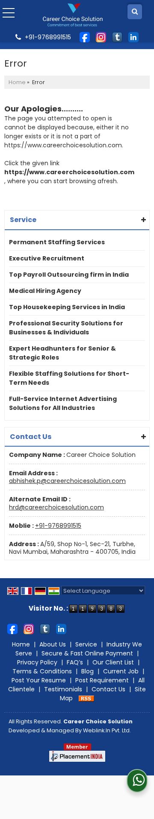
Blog (87, 671)
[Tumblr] (117, 36)
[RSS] (86, 698)
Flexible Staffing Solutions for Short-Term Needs (69, 378)
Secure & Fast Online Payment (87, 653)
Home (17, 82)
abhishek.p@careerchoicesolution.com (67, 481)
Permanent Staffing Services (57, 242)
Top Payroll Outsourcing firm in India (69, 274)
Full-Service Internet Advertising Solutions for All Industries (63, 403)
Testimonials (63, 689)
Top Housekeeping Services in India (67, 307)
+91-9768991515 (58, 525)
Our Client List (113, 662)
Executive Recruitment (46, 258)
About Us (52, 644)
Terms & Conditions (42, 671)
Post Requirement (102, 680)
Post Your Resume (39, 680)
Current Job (121, 671)
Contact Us (108, 689)
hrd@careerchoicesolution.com (56, 507)
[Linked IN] (133, 36)
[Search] (134, 11)
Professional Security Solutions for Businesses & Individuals (66, 327)
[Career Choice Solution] (73, 15)
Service (86, 644)
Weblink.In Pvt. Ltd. (107, 730)
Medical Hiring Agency (45, 291)
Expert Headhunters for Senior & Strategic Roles (62, 353)
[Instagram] (101, 36)
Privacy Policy (37, 662)
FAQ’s (75, 662)
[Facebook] (85, 36)
